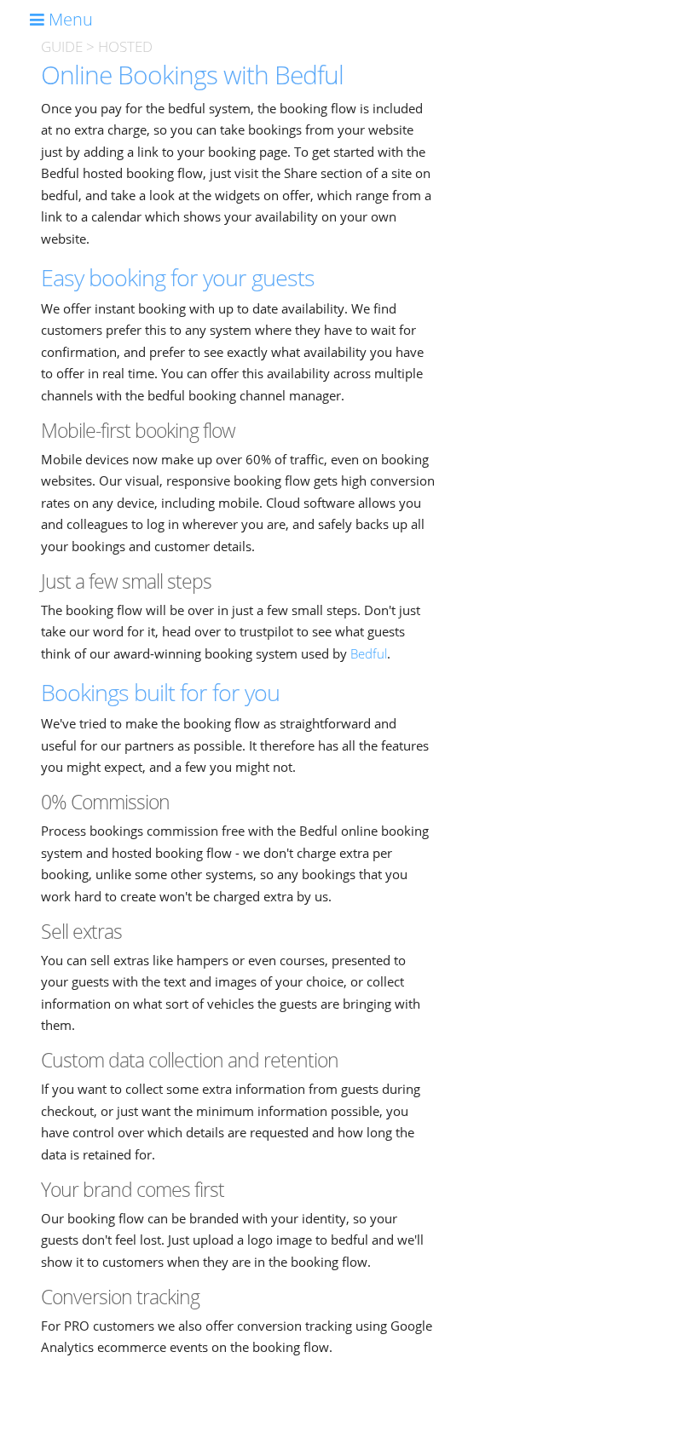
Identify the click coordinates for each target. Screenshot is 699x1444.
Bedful (368, 653)
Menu (68, 19)
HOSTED (125, 46)
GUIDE (62, 46)
